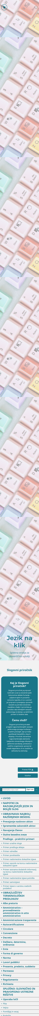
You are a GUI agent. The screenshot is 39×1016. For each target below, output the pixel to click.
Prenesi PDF (26, 769)
